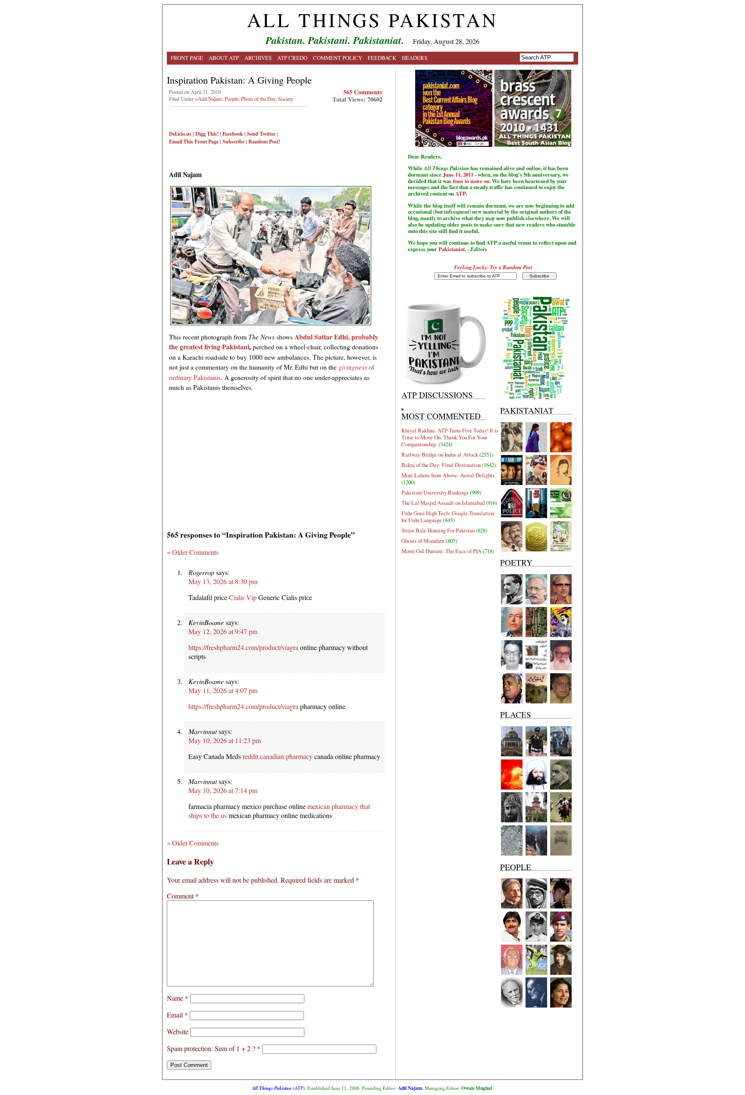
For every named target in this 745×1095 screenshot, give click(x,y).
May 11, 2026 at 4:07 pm (222, 690)
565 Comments (362, 91)
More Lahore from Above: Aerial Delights (448, 475)
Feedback (382, 58)
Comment (183, 895)
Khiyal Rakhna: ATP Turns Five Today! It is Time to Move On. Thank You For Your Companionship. (449, 437)
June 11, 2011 (458, 174)
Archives (258, 58)
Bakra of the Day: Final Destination (441, 465)
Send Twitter (261, 133)
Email (177, 1014)
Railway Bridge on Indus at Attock (439, 454)
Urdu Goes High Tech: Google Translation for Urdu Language (447, 516)
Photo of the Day (258, 98)
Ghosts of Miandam (422, 540)
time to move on (471, 181)
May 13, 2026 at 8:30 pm (222, 581)
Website (177, 1031)
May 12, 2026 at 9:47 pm (222, 631)
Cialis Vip (243, 597)
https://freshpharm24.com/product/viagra (243, 647)
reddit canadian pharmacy (278, 756)
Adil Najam (410, 1088)
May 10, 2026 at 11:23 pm (224, 740)
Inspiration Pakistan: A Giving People (239, 79)
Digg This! (207, 133)
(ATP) (278, 1088)
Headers (414, 58)
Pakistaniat (451, 249)
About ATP (224, 58)
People (231, 98)
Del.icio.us (180, 133)
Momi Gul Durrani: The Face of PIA (441, 551)
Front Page (187, 58)
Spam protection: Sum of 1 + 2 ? (211, 1048)
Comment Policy (337, 58)
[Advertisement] (275, 458)
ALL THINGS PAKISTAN (372, 20)
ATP (460, 193)
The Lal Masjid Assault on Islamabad (443, 503)
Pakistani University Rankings (435, 492)
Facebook (232, 133)
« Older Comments (193, 552)
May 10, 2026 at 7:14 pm (222, 790)
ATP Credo (292, 58)
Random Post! (264, 141)
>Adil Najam (208, 98)
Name (177, 997)
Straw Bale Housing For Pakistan (438, 530)
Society (285, 98)
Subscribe (233, 141)
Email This (181, 141)
